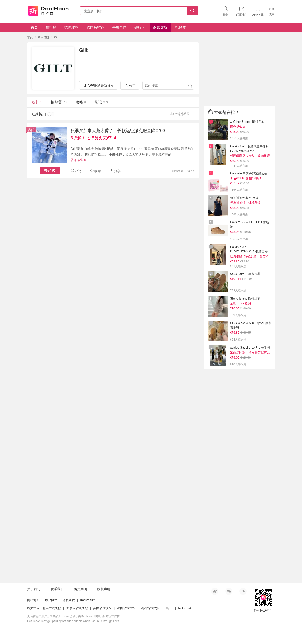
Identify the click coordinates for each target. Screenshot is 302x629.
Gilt (56, 37)
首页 (34, 27)
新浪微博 (214, 591)
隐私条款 (69, 600)
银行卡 (139, 27)
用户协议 (51, 600)
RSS (243, 591)
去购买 (49, 170)
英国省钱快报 (102, 608)
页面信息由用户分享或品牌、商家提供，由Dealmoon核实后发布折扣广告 (73, 616)
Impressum (88, 600)
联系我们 (57, 588)
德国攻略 (71, 27)
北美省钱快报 (51, 608)
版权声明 (103, 588)
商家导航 (160, 27)
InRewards (185, 608)
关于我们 (33, 588)
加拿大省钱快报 (77, 608)
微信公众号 (228, 591)
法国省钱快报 (126, 608)
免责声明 (80, 588)
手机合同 (119, 27)
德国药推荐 (95, 27)
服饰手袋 (178, 171)
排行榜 (51, 27)
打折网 (48, 10)
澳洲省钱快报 (150, 608)
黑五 (169, 608)
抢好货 (180, 27)
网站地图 (33, 600)
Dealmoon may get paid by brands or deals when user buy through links (73, 621)
